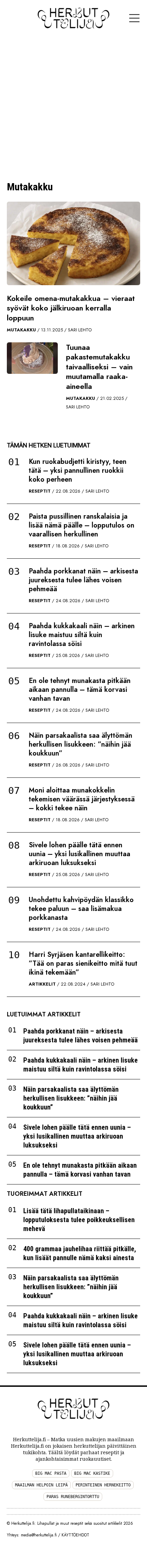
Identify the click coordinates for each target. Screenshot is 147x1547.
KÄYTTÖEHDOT (75, 1535)
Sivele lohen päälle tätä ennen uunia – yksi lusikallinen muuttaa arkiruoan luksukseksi (79, 854)
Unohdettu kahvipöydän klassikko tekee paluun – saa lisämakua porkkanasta (81, 909)
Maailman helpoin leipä (41, 1485)
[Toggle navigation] (134, 18)
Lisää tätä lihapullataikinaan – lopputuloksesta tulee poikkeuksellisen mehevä (79, 1220)
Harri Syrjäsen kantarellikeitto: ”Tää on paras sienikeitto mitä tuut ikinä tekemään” (83, 963)
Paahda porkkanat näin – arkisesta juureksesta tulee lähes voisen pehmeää (83, 580)
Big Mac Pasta (50, 1473)
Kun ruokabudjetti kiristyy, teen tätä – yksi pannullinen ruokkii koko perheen (77, 470)
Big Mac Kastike (92, 1473)
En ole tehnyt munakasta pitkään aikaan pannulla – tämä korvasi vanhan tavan (80, 689)
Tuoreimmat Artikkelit (44, 1193)
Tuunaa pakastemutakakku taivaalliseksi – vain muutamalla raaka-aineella (99, 367)
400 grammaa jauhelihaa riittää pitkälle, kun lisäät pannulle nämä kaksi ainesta (79, 1253)
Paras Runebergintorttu (72, 1496)
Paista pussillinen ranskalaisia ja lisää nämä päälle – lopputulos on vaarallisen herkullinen (81, 525)
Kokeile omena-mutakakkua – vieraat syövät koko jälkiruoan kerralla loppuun (71, 308)
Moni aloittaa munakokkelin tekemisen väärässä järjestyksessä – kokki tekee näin (82, 799)
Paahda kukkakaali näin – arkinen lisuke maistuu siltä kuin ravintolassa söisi (82, 635)
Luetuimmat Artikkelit (44, 1014)
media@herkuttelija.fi (39, 1535)
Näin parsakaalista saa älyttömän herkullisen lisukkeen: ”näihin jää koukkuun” (80, 744)
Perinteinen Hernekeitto (103, 1485)
